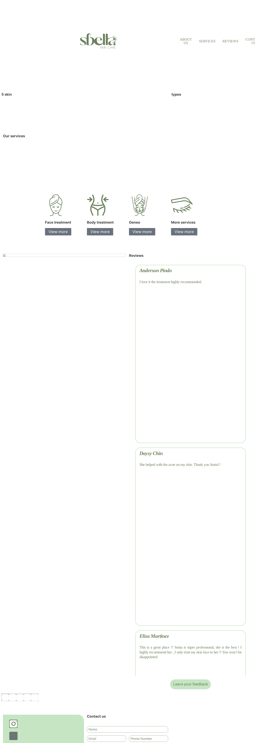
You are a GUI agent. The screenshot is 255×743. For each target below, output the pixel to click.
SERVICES (207, 41)
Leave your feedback (190, 684)
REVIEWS (230, 41)
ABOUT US (186, 41)
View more (58, 231)
